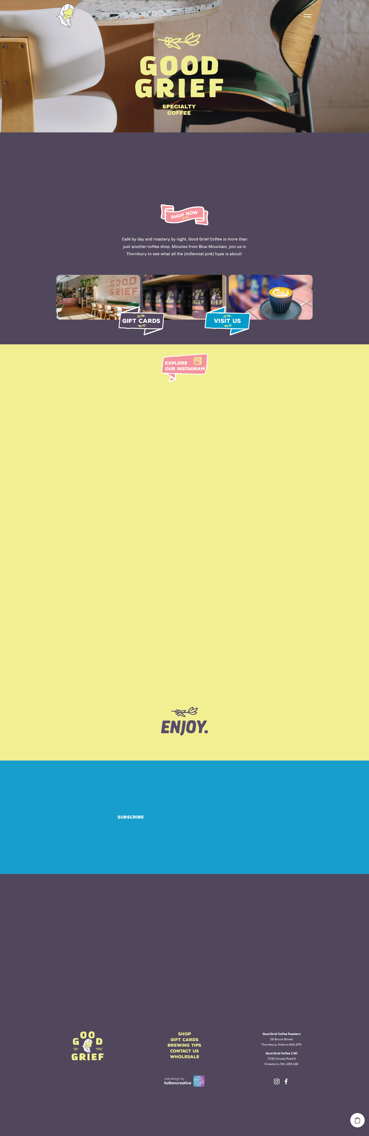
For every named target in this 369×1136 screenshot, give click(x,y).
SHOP (184, 1034)
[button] (357, 1120)
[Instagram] (277, 1081)
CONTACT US (184, 1051)
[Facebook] (286, 1081)
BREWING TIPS (184, 1045)
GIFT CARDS (185, 1039)
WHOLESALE (184, 1056)
